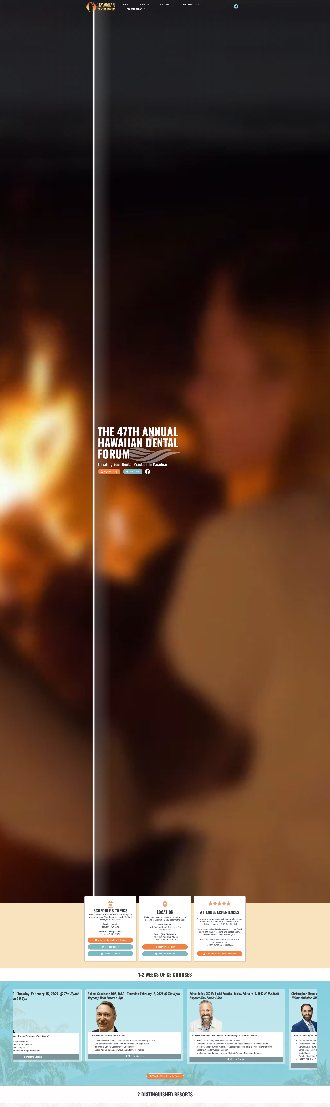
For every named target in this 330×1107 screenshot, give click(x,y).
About (143, 5)
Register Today (134, 9)
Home (125, 5)
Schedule (164, 5)
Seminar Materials (190, 5)
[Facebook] (236, 6)
